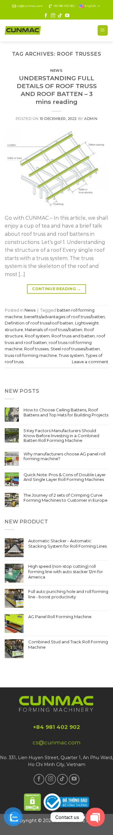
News (56, 70)
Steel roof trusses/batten (75, 349)
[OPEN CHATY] (95, 817)
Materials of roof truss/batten (53, 329)
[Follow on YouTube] (67, 15)
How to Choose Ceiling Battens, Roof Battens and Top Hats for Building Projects (66, 412)
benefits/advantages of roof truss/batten (64, 316)
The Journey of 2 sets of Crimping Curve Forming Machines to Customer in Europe (65, 498)
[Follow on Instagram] (53, 15)
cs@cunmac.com (30, 6)
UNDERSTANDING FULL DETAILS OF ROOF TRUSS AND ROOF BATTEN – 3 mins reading (57, 89)
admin (90, 118)
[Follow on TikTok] (60, 15)
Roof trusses (36, 349)
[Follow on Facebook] (46, 15)
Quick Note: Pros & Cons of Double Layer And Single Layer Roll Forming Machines (65, 477)
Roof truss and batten (73, 336)
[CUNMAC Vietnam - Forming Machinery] (23, 30)
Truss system (71, 355)
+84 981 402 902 (64, 6)
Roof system (37, 336)
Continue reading (56, 288)
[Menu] (103, 30)
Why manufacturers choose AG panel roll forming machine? (64, 456)
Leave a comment (90, 361)
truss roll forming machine (31, 355)
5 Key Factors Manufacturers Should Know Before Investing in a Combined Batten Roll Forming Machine (61, 435)
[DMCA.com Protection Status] (32, 801)
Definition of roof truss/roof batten (39, 323)
